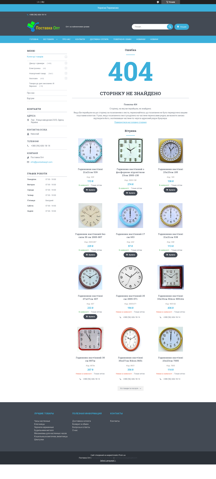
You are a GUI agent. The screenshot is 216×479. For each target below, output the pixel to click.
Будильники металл (44, 430)
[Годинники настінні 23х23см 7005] (170, 339)
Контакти (80, 39)
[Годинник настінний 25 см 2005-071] (130, 277)
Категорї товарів (35, 56)
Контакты (115, 421)
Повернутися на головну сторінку (130, 122)
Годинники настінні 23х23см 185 (170, 171)
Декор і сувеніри (36, 63)
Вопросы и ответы (81, 427)
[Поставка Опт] (44, 32)
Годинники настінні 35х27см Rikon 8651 (130, 359)
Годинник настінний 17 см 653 (130, 236)
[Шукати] (170, 27)
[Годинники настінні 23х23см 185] (170, 150)
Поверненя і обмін (122, 39)
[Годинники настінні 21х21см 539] (90, 150)
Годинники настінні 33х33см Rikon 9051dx (170, 297)
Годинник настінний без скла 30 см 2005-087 (90, 236)
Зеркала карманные (44, 427)
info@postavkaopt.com (41, 162)
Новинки (140, 39)
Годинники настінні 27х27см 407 (90, 297)
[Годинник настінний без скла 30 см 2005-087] (90, 215)
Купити (92, 190)
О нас (75, 430)
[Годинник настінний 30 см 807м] (90, 339)
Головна (34, 39)
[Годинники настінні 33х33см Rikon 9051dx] (170, 277)
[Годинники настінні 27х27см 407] (90, 277)
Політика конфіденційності (126, 458)
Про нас (66, 39)
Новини (154, 39)
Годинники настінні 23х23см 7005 (170, 359)
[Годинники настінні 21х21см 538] (170, 215)
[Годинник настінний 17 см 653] (130, 215)
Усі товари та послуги (129, 388)
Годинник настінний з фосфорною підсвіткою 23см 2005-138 (130, 172)
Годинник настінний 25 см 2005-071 (130, 297)
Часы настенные (42, 421)
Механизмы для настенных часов (50, 433)
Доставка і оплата (99, 39)
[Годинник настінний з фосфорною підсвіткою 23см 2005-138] (130, 150)
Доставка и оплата (81, 421)
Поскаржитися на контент (102, 458)
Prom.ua (122, 455)
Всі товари (48, 39)
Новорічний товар (37, 73)
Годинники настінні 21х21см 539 (90, 171)
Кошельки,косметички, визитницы (51, 436)
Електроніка (34, 68)
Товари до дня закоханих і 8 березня (41, 84)
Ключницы (39, 424)
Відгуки (30, 98)
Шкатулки (39, 439)
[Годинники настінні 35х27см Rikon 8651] (130, 339)
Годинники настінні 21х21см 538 (170, 236)
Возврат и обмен (80, 424)
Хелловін (33, 78)
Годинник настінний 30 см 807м (90, 359)
